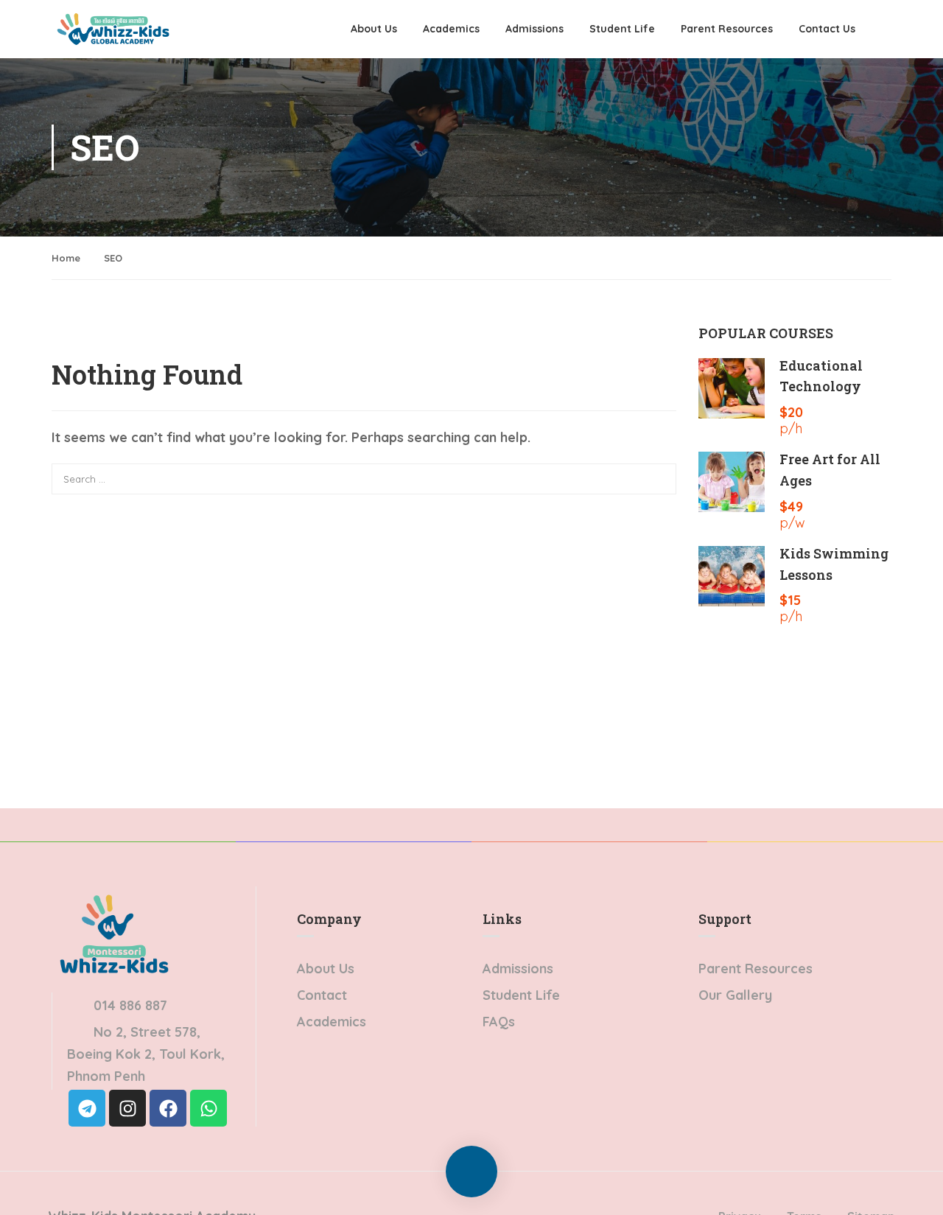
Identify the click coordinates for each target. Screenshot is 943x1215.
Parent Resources (727, 28)
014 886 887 (130, 1005)
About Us (374, 28)
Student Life (622, 28)
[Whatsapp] (208, 1108)
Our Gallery (735, 995)
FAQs (499, 1021)
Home (66, 258)
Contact (322, 995)
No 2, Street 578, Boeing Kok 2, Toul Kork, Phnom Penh (146, 1054)
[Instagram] (127, 1108)
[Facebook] (168, 1108)
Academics (451, 28)
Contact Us (827, 28)
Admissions (534, 28)
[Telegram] (87, 1108)
